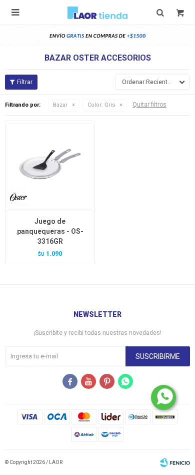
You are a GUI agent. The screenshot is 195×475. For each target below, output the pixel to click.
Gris (101, 105)
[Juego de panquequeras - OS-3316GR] (50, 166)
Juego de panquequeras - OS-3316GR (50, 231)
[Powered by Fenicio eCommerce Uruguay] (175, 462)
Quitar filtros (149, 104)
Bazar (60, 105)
